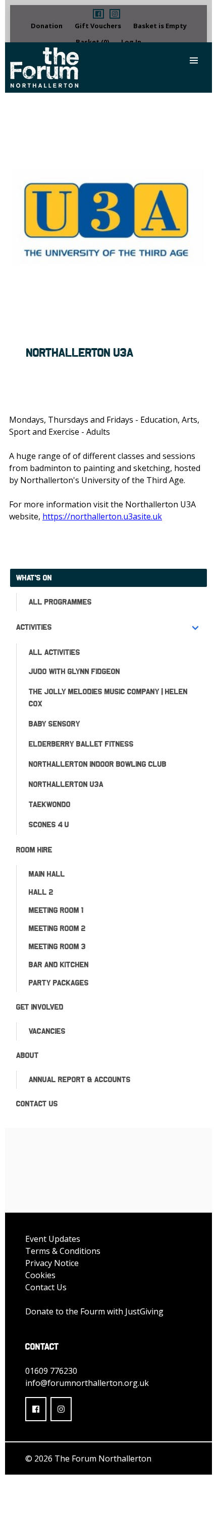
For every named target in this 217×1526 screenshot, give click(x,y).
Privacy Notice (52, 1263)
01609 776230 (51, 1370)
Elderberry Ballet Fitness (81, 744)
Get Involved (40, 1007)
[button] (98, 14)
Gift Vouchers (98, 25)
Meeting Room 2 (57, 928)
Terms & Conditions (62, 1250)
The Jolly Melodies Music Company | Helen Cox (108, 697)
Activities (34, 627)
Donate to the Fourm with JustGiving (94, 1311)
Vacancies (47, 1031)
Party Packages (59, 982)
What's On (34, 577)
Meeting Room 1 (56, 910)
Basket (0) (92, 41)
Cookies (40, 1275)
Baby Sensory (54, 723)
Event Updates (52, 1238)
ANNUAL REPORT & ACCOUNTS (80, 1079)
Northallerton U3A (66, 784)
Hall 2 (41, 892)
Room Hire (34, 849)
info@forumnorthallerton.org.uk (87, 1382)
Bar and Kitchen (59, 964)
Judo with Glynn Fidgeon (74, 671)
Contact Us (37, 1103)
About (27, 1055)
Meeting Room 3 (57, 946)
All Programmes (60, 602)
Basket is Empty (160, 25)
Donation (47, 25)
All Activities (54, 652)
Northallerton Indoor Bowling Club (98, 764)
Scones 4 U (49, 824)
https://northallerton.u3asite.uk (102, 516)
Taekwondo (50, 804)
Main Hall (47, 874)
